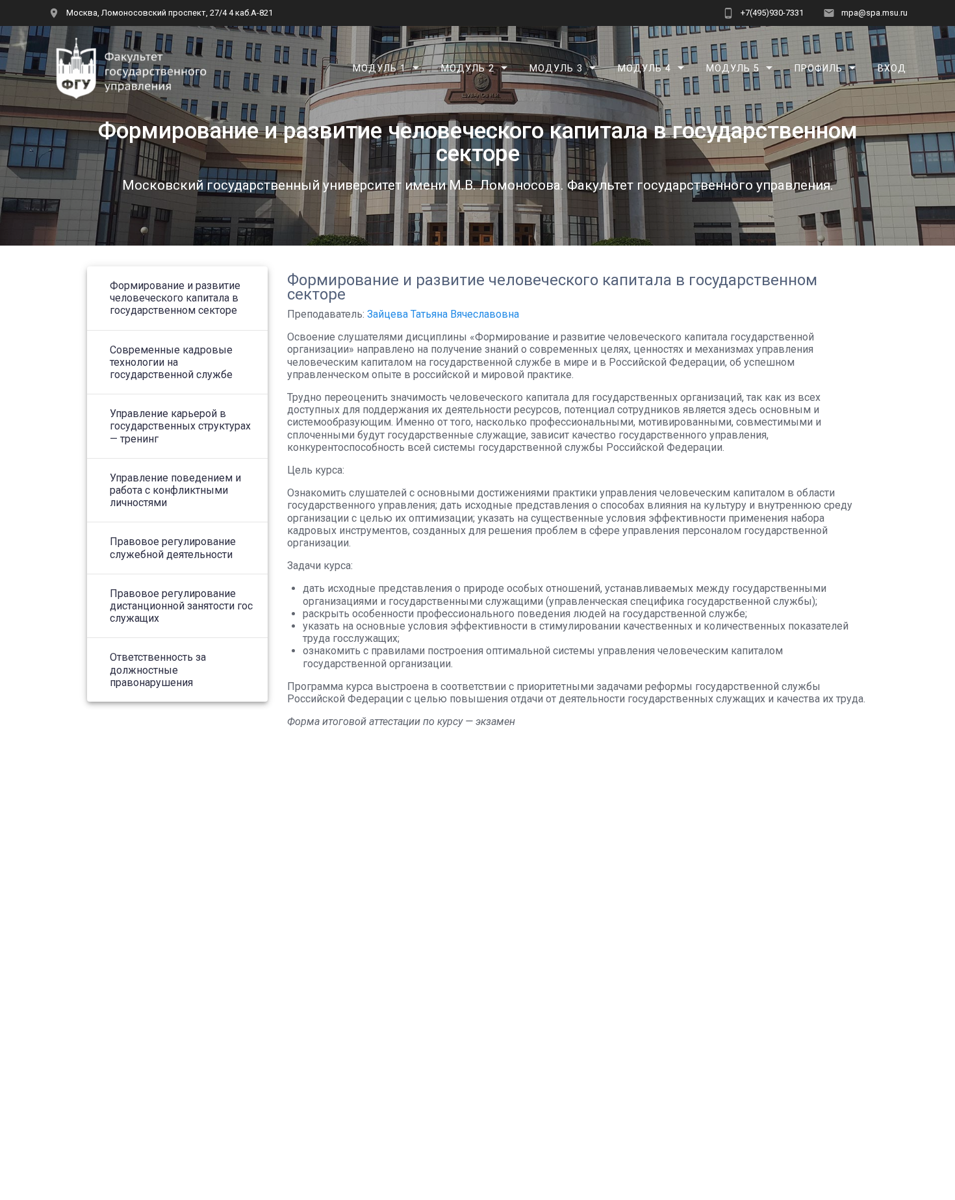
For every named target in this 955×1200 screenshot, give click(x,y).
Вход (892, 67)
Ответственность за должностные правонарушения (158, 669)
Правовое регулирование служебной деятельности (173, 547)
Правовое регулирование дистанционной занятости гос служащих (181, 605)
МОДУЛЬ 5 (732, 67)
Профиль (819, 67)
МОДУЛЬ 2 (467, 67)
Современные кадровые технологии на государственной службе (171, 362)
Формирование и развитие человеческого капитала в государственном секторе (175, 297)
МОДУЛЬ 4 (644, 67)
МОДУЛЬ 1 (379, 67)
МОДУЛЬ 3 (556, 67)
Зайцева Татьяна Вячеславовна (443, 314)
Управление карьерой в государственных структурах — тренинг (180, 425)
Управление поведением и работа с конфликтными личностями (175, 490)
